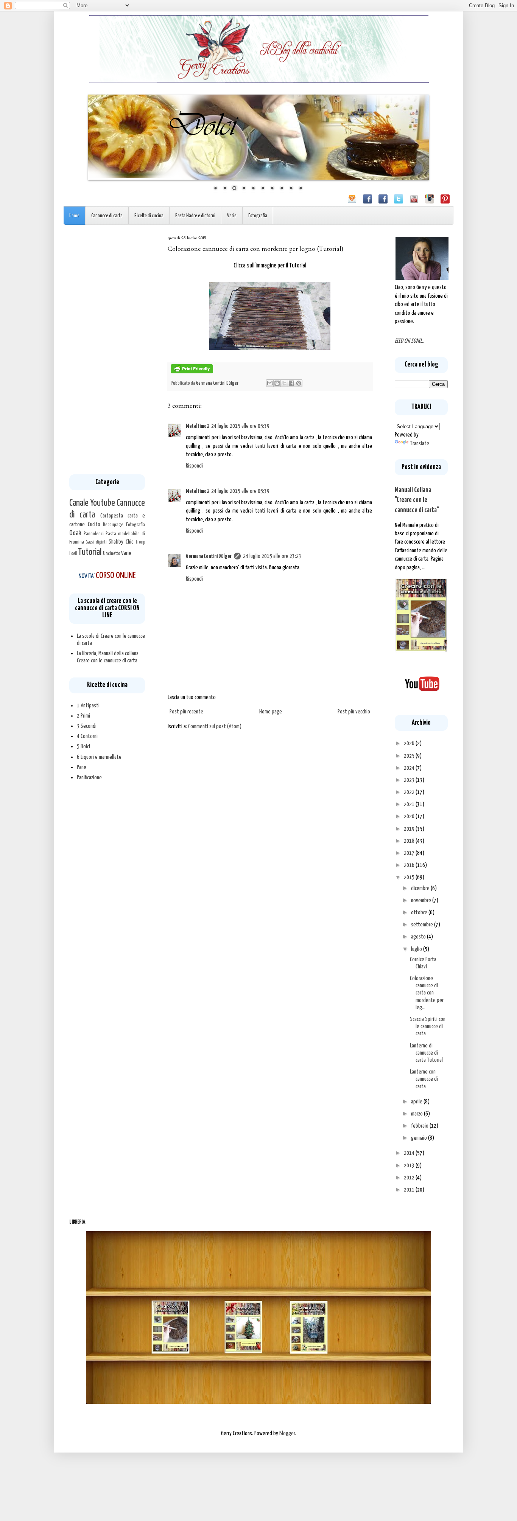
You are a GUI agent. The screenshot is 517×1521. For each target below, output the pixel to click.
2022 (410, 792)
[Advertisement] (107, 349)
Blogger (287, 1433)
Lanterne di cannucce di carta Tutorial (426, 1053)
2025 (410, 756)
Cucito (94, 524)
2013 (410, 1165)
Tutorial (89, 552)
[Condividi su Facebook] (291, 383)
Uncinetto (111, 553)
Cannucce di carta (107, 215)
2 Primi (83, 716)
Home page (270, 712)
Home (74, 215)
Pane (81, 767)
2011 (410, 1190)
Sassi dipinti (96, 542)
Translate (419, 443)
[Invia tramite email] (270, 383)
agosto (419, 937)
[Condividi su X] (284, 383)
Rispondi (194, 466)
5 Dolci (83, 746)
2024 (410, 768)
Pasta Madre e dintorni (195, 215)
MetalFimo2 (197, 426)
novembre (421, 900)
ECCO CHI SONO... (409, 341)
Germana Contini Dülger (209, 556)
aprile (417, 1102)
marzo (417, 1114)
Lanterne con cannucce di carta (424, 1079)
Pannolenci (94, 533)
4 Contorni (87, 736)
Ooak (75, 533)
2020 (410, 816)
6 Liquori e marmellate (99, 757)
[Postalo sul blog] (277, 383)
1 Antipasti (88, 705)
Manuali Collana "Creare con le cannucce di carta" (417, 500)
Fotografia (257, 215)
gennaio (419, 1138)
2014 (410, 1153)
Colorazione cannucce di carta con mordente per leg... (427, 993)
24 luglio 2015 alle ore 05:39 (240, 426)
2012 (410, 1178)
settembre (422, 925)
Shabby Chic (121, 542)
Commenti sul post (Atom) (214, 726)
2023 (410, 780)
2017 (410, 853)
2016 (410, 865)
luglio (417, 949)
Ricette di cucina (149, 215)
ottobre (419, 912)
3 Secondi (87, 726)
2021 (410, 804)
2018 (410, 841)
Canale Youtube (92, 503)
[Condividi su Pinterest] (298, 383)
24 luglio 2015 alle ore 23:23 (272, 556)
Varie (232, 215)
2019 (410, 829)
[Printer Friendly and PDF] (192, 371)
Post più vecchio (354, 712)
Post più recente (186, 712)
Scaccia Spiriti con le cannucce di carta (427, 1026)
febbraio (420, 1126)
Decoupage (113, 524)
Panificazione (89, 777)
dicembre (421, 888)
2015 (410, 877)
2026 (410, 743)
